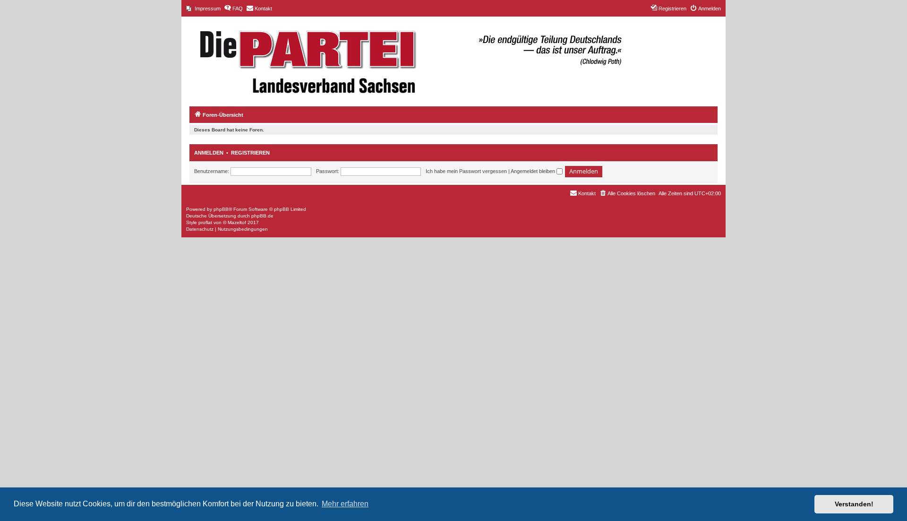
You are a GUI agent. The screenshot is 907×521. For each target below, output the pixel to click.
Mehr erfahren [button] (345, 504)
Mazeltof (237, 222)
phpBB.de (262, 215)
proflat (205, 222)
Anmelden (208, 153)
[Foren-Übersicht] (406, 56)
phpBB (221, 209)
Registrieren (250, 153)
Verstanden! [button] (854, 504)
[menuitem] (203, 8)
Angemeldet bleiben (533, 171)
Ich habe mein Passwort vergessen (466, 171)
